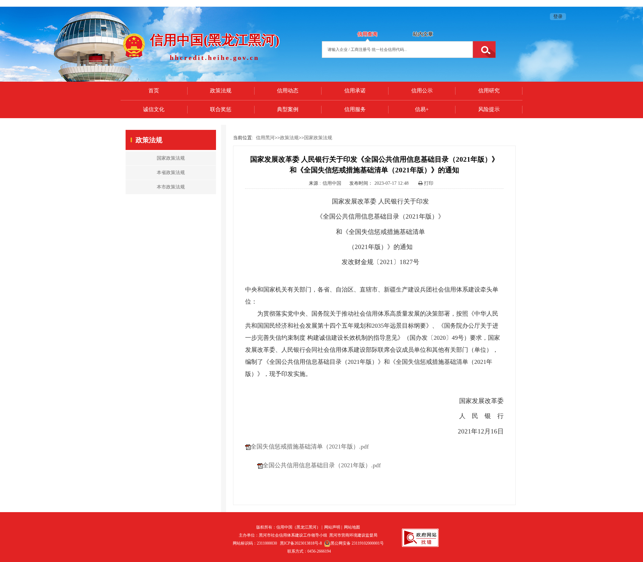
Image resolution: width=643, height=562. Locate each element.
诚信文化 (153, 109)
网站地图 (352, 527)
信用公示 (422, 90)
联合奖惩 (220, 109)
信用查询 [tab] (367, 34)
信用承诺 (355, 90)
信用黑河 (265, 137)
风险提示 (489, 109)
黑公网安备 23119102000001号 (357, 543)
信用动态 (287, 90)
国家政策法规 (318, 137)
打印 (428, 183)
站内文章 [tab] (423, 34)
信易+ (422, 109)
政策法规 (220, 90)
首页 (153, 90)
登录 (558, 16)
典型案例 (287, 109)
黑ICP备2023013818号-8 (301, 543)
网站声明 (332, 527)
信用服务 (355, 109)
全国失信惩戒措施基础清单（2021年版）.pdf (310, 446)
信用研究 (489, 90)
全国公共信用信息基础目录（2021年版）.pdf (322, 465)
